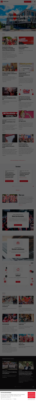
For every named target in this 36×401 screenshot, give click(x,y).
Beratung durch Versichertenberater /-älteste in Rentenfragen (25, 174)
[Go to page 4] (16, 186)
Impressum (34, 399)
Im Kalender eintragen (9, 179)
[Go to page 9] (21, 186)
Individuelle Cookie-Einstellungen (31, 398)
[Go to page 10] (23, 186)
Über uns (20, 204)
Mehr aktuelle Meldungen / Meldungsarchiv (18, 160)
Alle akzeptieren (31, 392)
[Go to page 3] (15, 186)
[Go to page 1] (13, 186)
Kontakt (18, 255)
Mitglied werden (27, 1)
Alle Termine (17, 190)
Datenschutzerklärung (30, 399)
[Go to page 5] (17, 186)
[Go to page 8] (20, 186)
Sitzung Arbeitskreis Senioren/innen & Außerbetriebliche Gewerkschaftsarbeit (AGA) (10, 175)
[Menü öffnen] (34, 1)
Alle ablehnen (31, 397)
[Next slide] (33, 186)
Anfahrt (18, 281)
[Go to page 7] (19, 186)
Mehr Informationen (9, 181)
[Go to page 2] (14, 186)
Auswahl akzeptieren (31, 394)
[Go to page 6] (18, 186)
